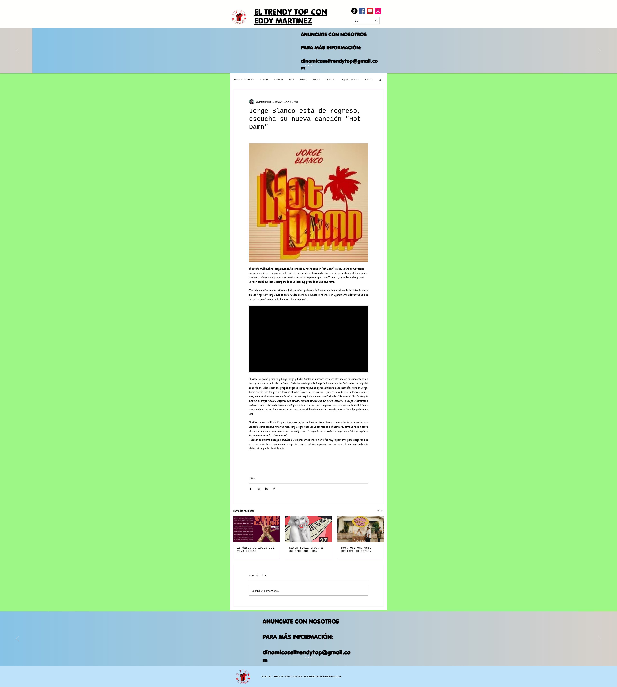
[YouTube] (370, 11)
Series (316, 79)
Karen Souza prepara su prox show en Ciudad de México (306, 549)
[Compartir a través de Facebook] (250, 488)
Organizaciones (349, 79)
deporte (278, 79)
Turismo (330, 79)
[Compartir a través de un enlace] (274, 488)
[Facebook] (362, 11)
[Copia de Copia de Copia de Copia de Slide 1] (311, 65)
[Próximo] (599, 51)
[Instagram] (378, 11)
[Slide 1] (305, 657)
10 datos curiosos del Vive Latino (255, 549)
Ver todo (380, 510)
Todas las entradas (243, 79)
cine (291, 79)
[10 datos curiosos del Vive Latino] (256, 529)
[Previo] (17, 51)
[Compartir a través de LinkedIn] (266, 488)
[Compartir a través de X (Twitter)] (258, 488)
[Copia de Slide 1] (308, 657)
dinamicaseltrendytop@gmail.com (306, 64)
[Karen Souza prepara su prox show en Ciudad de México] (308, 529)
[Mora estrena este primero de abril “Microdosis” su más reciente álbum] (360, 529)
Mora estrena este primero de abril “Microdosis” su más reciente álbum (358, 549)
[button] (379, 79)
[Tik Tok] (354, 11)
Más (367, 79)
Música (264, 79)
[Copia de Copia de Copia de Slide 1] (308, 65)
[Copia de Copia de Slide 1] (305, 65)
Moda (303, 79)
